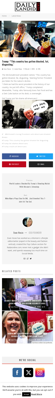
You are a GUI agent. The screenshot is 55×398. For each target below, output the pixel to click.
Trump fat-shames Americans (15, 143)
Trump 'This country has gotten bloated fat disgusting (25, 140)
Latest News (18, 69)
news (5, 137)
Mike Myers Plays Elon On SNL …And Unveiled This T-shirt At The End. (25, 198)
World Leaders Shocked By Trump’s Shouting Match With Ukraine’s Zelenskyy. (29, 183)
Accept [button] (26, 394)
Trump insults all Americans (15, 147)
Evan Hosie (7, 69)
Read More (36, 394)
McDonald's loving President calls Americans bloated (28, 134)
